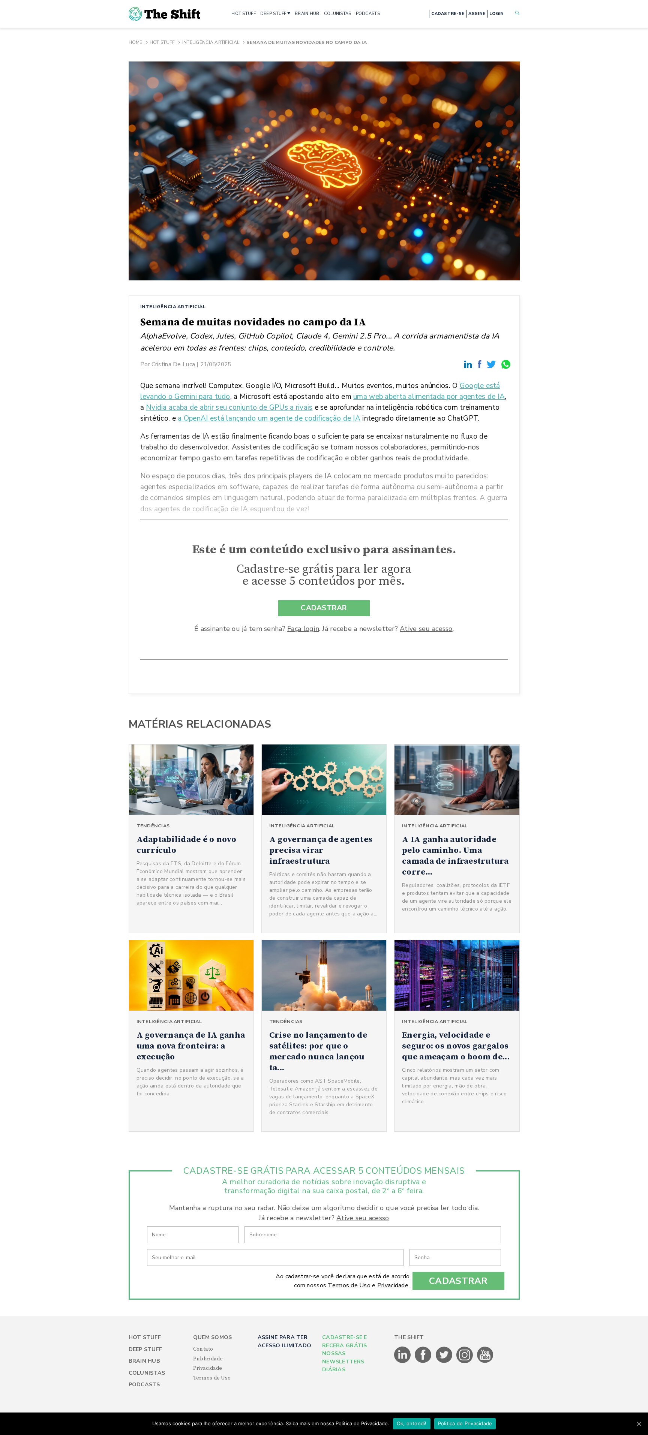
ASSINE (476, 13)
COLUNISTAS (337, 13)
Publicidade (208, 1359)
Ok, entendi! (412, 1423)
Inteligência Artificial (210, 42)
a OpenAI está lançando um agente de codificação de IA (269, 418)
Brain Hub (144, 1361)
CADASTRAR (324, 608)
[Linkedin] (469, 364)
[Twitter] (492, 364)
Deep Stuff (145, 1349)
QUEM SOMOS (212, 1337)
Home (135, 42)
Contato (203, 1349)
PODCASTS (368, 13)
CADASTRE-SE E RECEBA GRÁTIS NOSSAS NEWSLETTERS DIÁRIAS (344, 1353)
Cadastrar (458, 1281)
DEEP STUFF (273, 13)
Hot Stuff (162, 42)
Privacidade (392, 1285)
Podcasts (144, 1384)
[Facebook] (481, 364)
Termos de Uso (349, 1285)
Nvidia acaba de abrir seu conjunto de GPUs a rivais (229, 407)
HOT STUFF (243, 13)
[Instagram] (465, 1361)
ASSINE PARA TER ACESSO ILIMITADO (284, 1341)
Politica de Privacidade (465, 1423)
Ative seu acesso (426, 628)
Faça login (303, 628)
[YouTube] (485, 1361)
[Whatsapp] (506, 364)
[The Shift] (165, 13)
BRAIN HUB (307, 13)
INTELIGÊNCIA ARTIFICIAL (173, 306)
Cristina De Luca (173, 364)
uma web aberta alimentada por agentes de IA (429, 396)
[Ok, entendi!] (638, 1424)
